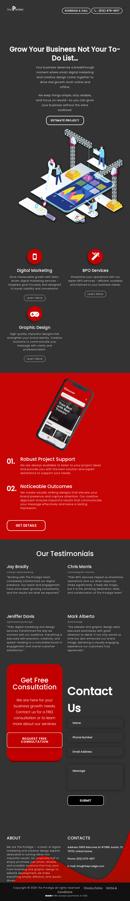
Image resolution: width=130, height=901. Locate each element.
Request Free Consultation (34, 740)
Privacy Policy (93, 887)
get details (26, 525)
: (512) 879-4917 (108, 10)
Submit (86, 800)
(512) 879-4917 (85, 858)
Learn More (35, 298)
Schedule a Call (76, 10)
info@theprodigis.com (90, 866)
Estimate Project (65, 120)
